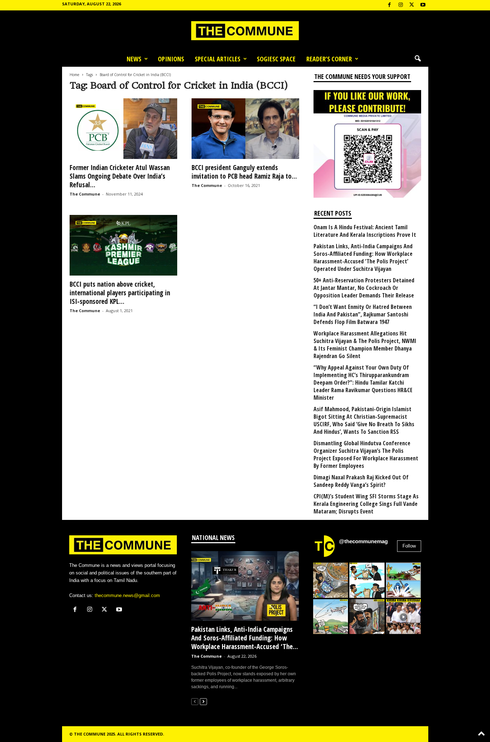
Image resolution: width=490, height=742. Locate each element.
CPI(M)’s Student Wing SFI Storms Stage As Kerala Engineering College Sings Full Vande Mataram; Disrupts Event (366, 504)
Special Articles (217, 59)
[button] (417, 59)
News (134, 59)
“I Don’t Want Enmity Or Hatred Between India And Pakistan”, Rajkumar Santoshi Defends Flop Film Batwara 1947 (363, 314)
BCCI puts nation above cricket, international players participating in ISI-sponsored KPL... (120, 293)
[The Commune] (245, 30)
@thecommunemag (363, 541)
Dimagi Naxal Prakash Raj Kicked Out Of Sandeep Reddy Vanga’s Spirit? (361, 481)
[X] (411, 5)
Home (74, 74)
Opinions (171, 59)
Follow (409, 546)
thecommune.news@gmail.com (127, 595)
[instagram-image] (330, 580)
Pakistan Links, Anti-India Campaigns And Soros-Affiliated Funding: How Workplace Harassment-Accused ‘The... (244, 638)
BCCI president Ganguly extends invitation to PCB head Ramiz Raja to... (244, 172)
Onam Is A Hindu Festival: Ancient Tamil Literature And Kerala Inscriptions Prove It (365, 231)
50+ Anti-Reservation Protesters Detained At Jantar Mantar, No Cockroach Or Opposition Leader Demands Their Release (364, 288)
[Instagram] (400, 5)
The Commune (85, 194)
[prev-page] (194, 701)
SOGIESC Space (276, 59)
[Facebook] (389, 5)
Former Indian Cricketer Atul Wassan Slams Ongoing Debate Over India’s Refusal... (120, 176)
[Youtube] (423, 5)
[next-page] (203, 701)
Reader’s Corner (329, 59)
